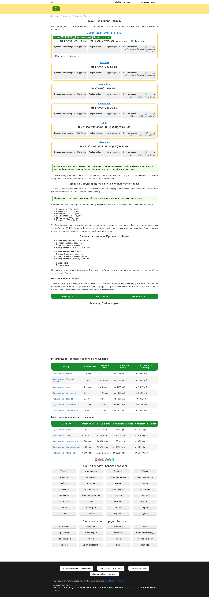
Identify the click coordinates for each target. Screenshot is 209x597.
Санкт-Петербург (91, 545)
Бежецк (118, 471)
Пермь (118, 539)
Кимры (145, 483)
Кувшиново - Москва (63, 429)
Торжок (91, 513)
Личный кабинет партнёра (104, 574)
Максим (104, 62)
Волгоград (64, 527)
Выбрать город (148, 2)
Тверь (64, 471)
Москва (118, 533)
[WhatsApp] (109, 459)
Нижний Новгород (145, 533)
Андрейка (104, 84)
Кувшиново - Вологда (63, 435)
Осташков (64, 501)
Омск (91, 539)
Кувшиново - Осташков (64, 393)
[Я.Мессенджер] (113, 459)
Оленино (145, 495)
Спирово (145, 507)
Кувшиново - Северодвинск (66, 447)
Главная (54, 16)
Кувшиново (65, 16)
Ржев (64, 507)
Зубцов (64, 483)
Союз (105, 123)
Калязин (91, 483)
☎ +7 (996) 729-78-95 (73, 41)
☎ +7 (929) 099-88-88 (104, 66)
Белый (145, 471)
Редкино (145, 501)
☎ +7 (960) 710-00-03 (90, 127)
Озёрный (118, 495)
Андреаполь (91, 471)
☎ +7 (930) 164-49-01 (104, 88)
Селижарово (91, 507)
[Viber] (106, 459)
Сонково (118, 507)
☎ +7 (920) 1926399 (116, 146)
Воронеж (91, 527)
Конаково (64, 489)
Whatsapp (121, 41)
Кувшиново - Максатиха (64, 405)
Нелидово (64, 495)
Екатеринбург (118, 527)
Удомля (144, 513)
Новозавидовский (91, 495)
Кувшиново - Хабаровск (64, 453)
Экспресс (104, 142)
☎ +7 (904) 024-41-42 (118, 127)
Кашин (118, 483)
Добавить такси (123, 2)
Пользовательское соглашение (76, 568)
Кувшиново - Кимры (63, 387)
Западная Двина (145, 477)
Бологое (64, 477)
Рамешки (118, 501)
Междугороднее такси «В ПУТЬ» (104, 33)
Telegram (140, 41)
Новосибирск (64, 539)
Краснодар (64, 533)
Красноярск (91, 533)
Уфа (118, 545)
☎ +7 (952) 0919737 (91, 146)
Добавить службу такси (111, 568)
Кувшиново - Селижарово (65, 410)
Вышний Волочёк (118, 477)
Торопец (118, 513)
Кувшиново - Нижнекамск (65, 441)
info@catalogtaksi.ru (115, 581)
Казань (145, 527)
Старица (64, 513)
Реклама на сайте (139, 568)
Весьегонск (91, 477)
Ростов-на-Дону (145, 539)
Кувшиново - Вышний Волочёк (63, 380)
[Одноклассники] (99, 459)
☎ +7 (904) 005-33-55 (104, 107)
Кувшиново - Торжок (63, 399)
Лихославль (118, 489)
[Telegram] (102, 459)
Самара (64, 545)
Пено (91, 501)
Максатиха (145, 489)
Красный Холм (91, 489)
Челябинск (145, 545)
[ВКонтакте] (96, 459)
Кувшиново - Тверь (62, 373)
